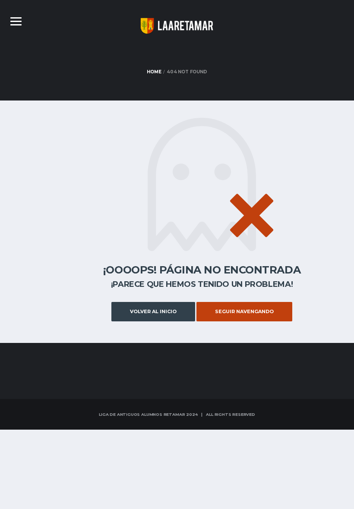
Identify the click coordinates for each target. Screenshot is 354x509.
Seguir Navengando (244, 311)
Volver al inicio (153, 311)
